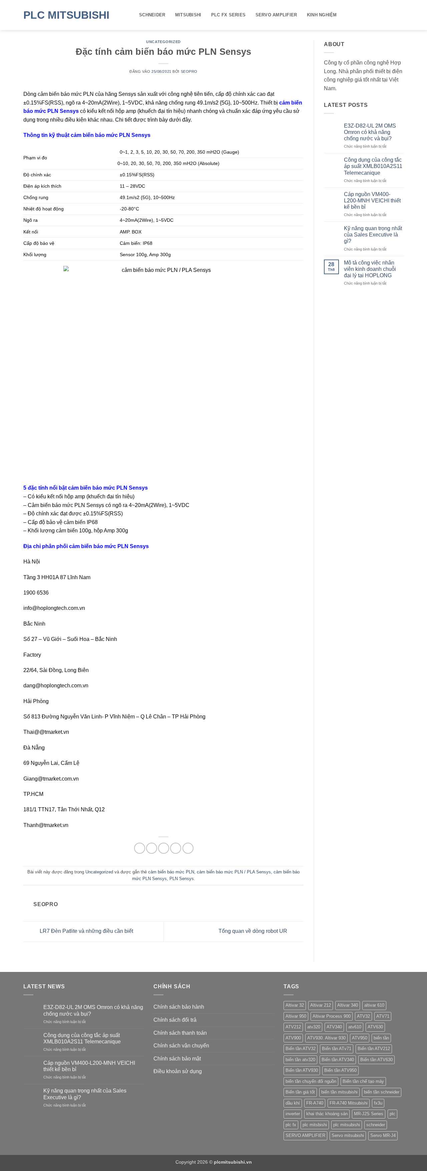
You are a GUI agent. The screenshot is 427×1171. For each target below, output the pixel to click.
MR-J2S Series (368, 1113)
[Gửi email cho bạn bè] (163, 848)
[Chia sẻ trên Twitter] (151, 848)
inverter (293, 1113)
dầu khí (293, 1103)
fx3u (378, 1103)
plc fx (291, 1124)
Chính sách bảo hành (178, 1007)
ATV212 (293, 1026)
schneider (375, 1124)
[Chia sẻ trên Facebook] (139, 848)
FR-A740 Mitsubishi (349, 1103)
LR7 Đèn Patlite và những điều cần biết (85, 931)
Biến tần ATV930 (302, 1070)
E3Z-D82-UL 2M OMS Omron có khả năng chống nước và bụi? (370, 132)
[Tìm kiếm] (401, 15)
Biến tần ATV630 (376, 1059)
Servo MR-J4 (383, 1135)
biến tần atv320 (300, 1059)
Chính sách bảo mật (177, 1058)
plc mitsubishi (346, 1124)
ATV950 (359, 1037)
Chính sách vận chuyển (181, 1045)
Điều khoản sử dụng (177, 1071)
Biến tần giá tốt (300, 1092)
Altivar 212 (320, 1005)
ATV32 (363, 1016)
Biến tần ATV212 (374, 1048)
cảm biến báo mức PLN (171, 871)
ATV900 (293, 1037)
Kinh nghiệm (322, 14)
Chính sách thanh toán (180, 1033)
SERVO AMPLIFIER (276, 14)
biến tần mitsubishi (339, 1092)
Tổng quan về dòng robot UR (254, 931)
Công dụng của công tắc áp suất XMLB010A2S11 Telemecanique (373, 166)
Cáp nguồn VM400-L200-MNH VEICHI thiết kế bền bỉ (372, 200)
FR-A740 (314, 1103)
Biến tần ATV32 (301, 1048)
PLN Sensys (181, 878)
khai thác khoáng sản (327, 1113)
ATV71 (382, 1016)
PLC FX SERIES (228, 14)
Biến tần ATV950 (340, 1070)
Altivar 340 (347, 1005)
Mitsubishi (188, 14)
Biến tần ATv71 (336, 1048)
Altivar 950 (296, 1016)
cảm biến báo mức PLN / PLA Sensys (234, 871)
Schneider (152, 14)
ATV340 (334, 1026)
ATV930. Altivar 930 (326, 1037)
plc (392, 1113)
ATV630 (375, 1026)
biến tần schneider (381, 1092)
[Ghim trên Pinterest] (175, 848)
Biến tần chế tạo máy (363, 1081)
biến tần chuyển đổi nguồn (311, 1081)
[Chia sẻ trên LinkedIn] (187, 848)
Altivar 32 (295, 1005)
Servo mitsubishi (348, 1135)
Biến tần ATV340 (338, 1059)
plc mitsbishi (315, 1124)
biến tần (381, 1037)
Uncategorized (163, 42)
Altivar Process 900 (332, 1016)
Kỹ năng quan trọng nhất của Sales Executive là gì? (373, 234)
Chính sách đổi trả (174, 1020)
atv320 (313, 1026)
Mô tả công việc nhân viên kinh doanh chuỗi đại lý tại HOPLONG (370, 269)
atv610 (354, 1026)
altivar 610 (374, 1005)
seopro (189, 71)
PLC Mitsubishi (66, 15)
